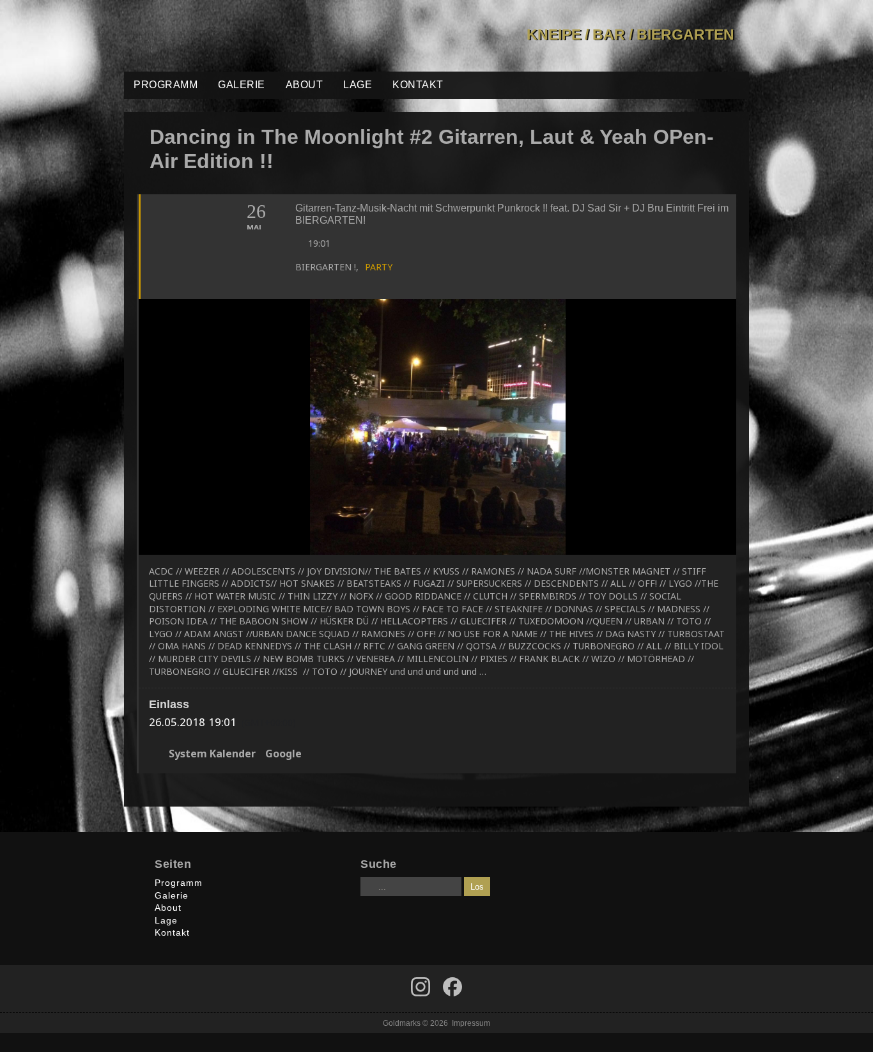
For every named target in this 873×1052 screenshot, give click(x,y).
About (304, 84)
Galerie (241, 84)
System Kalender (212, 754)
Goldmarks (215, 36)
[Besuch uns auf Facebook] (420, 986)
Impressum (471, 1023)
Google (283, 754)
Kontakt (418, 84)
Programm (165, 84)
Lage (357, 84)
